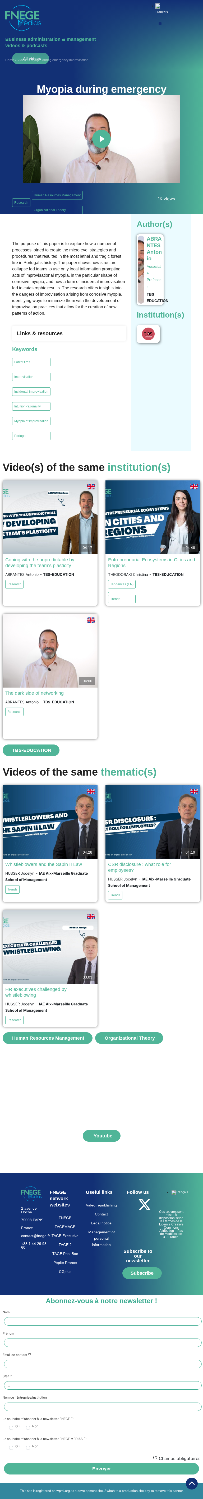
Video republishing (101, 1205)
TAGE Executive (65, 1236)
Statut (7, 1376)
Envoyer (101, 1468)
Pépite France (65, 1262)
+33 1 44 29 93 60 (34, 1245)
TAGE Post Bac (65, 1254)
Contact (101, 1214)
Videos (22, 60)
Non (35, 1426)
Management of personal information (101, 1238)
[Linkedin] (144, 1219)
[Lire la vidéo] (101, 139)
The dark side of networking (34, 693)
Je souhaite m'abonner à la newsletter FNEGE (38, 1418)
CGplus (65, 1271)
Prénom (8, 1333)
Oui (17, 1426)
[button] (160, 23)
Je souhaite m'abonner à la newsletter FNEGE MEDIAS (44, 1438)
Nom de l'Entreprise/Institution (25, 1397)
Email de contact (17, 1354)
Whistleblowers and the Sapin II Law (43, 864)
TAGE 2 (65, 1245)
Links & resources (40, 333)
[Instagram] (137, 1234)
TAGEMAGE (65, 1227)
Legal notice (101, 1223)
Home (9, 60)
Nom (6, 1312)
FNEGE (65, 1218)
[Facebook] (130, 1204)
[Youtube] (130, 1219)
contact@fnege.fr (35, 1236)
